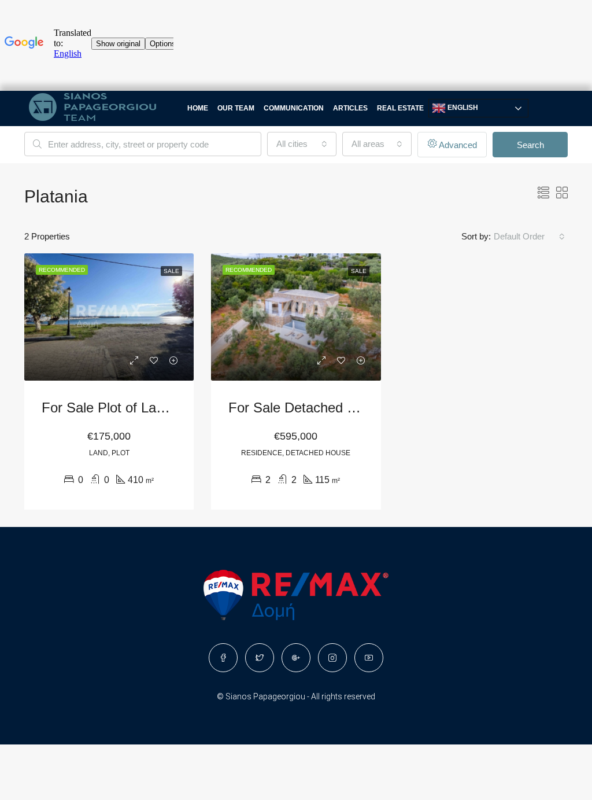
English (462, 108)
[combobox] (301, 144)
